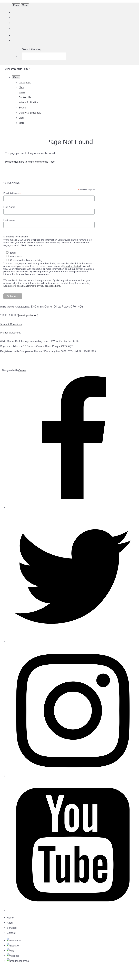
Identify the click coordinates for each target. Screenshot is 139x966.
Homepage (25, 82)
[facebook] (73, 507)
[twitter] (73, 641)
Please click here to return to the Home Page (30, 161)
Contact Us (25, 97)
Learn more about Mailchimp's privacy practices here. (32, 285)
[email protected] (72, 266)
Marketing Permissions (15, 236)
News (22, 92)
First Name (9, 207)
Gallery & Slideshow (30, 112)
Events (22, 107)
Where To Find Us (28, 102)
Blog (21, 117)
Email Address (12, 193)
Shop (21, 87)
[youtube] (73, 909)
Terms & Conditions (11, 324)
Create (22, 370)
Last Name (9, 220)
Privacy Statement (10, 332)
